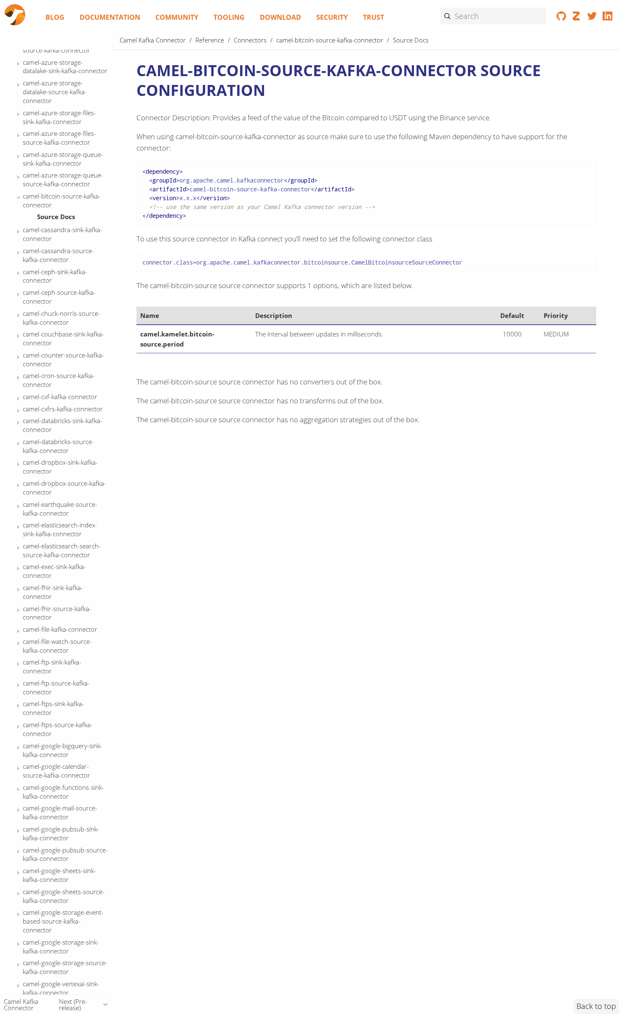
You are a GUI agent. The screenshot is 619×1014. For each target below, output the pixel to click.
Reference (209, 40)
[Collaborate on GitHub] (561, 17)
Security (332, 17)
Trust (373, 17)
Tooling (229, 17)
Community (176, 17)
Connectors (250, 40)
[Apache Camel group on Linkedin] (607, 17)
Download (280, 17)
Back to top (596, 1006)
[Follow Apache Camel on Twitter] (592, 17)
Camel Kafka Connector (153, 40)
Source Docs (56, 216)
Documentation (110, 17)
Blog (54, 17)
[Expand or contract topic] (18, 64)
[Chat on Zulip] (576, 17)
